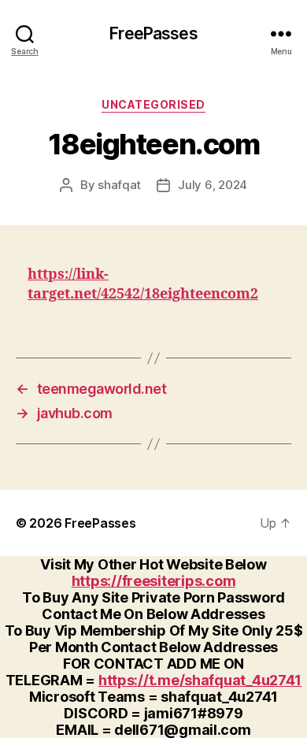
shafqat (119, 184)
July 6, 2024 (212, 184)
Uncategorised (153, 104)
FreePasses (153, 33)
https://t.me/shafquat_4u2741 (199, 680)
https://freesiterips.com (154, 581)
